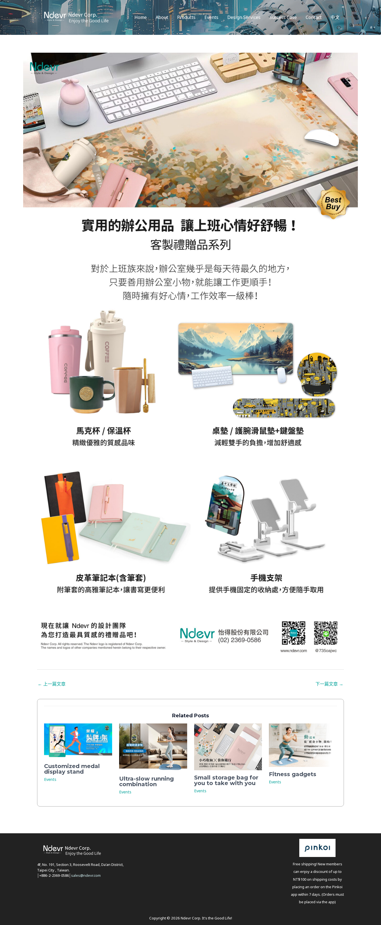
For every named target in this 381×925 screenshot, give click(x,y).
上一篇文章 (52, 684)
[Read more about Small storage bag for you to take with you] (228, 746)
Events (211, 17)
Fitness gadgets (292, 774)
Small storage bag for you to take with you (226, 780)
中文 (335, 17)
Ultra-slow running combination (146, 781)
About (162, 17)
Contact (314, 17)
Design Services (244, 17)
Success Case (283, 17)
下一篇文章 (329, 684)
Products (186, 17)
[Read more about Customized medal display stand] (78, 740)
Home (140, 17)
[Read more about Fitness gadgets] (303, 745)
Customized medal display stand (72, 769)
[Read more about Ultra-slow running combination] (153, 747)
